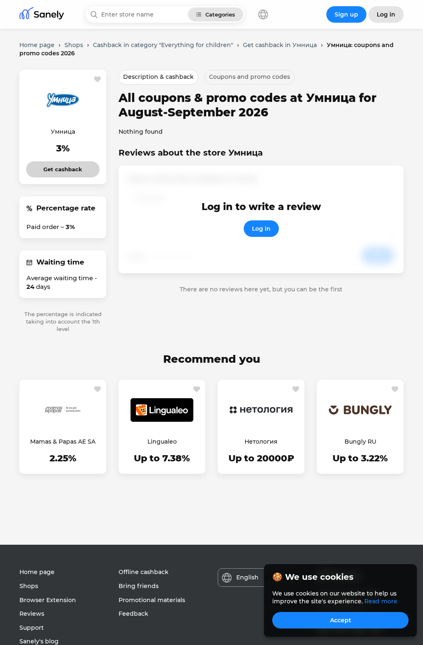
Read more (380, 601)
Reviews (31, 613)
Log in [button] (386, 14)
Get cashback (63, 166)
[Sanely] (41, 14)
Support (31, 627)
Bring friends (139, 586)
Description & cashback (158, 76)
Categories (220, 14)
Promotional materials (152, 600)
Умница (63, 131)
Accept (340, 620)
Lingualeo (162, 441)
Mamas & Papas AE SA (62, 441)
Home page (37, 572)
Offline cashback (144, 572)
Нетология (261, 441)
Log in (261, 228)
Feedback (133, 613)
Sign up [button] (346, 14)
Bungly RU (360, 441)
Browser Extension (47, 600)
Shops (28, 586)
